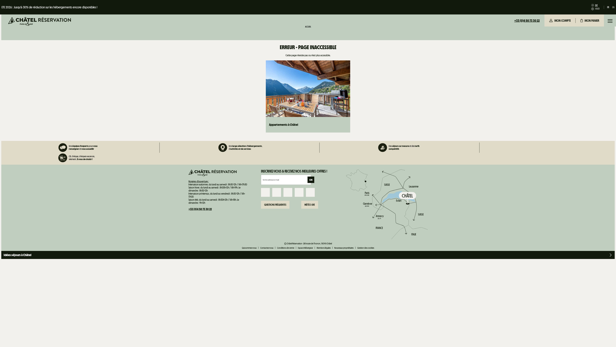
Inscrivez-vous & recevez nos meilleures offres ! (294, 171)
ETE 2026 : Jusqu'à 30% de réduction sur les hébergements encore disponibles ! (49, 7)
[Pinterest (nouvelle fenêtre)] (310, 192)
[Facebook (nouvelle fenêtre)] (265, 192)
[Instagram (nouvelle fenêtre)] (276, 192)
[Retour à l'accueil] (39, 22)
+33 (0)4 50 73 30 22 (527, 20)
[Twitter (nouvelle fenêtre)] (287, 192)
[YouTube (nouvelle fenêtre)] (299, 192)
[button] (589, 20)
